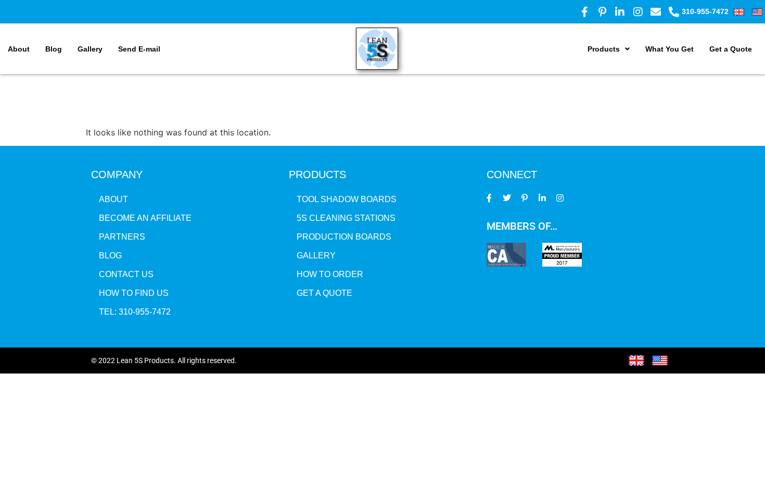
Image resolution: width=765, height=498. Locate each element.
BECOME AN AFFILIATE (145, 218)
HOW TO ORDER (330, 274)
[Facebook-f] (489, 197)
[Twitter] (507, 197)
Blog (53, 49)
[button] (609, 49)
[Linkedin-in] (542, 197)
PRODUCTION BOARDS (344, 236)
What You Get (669, 49)
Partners (122, 236)
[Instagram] (559, 197)
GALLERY (316, 255)
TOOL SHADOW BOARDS (347, 199)
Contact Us (126, 274)
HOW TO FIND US (134, 293)
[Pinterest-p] (524, 197)
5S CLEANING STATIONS (346, 218)
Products (604, 49)
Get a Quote (730, 49)
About (19, 49)
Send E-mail (139, 49)
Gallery (90, 49)
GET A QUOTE (324, 293)
